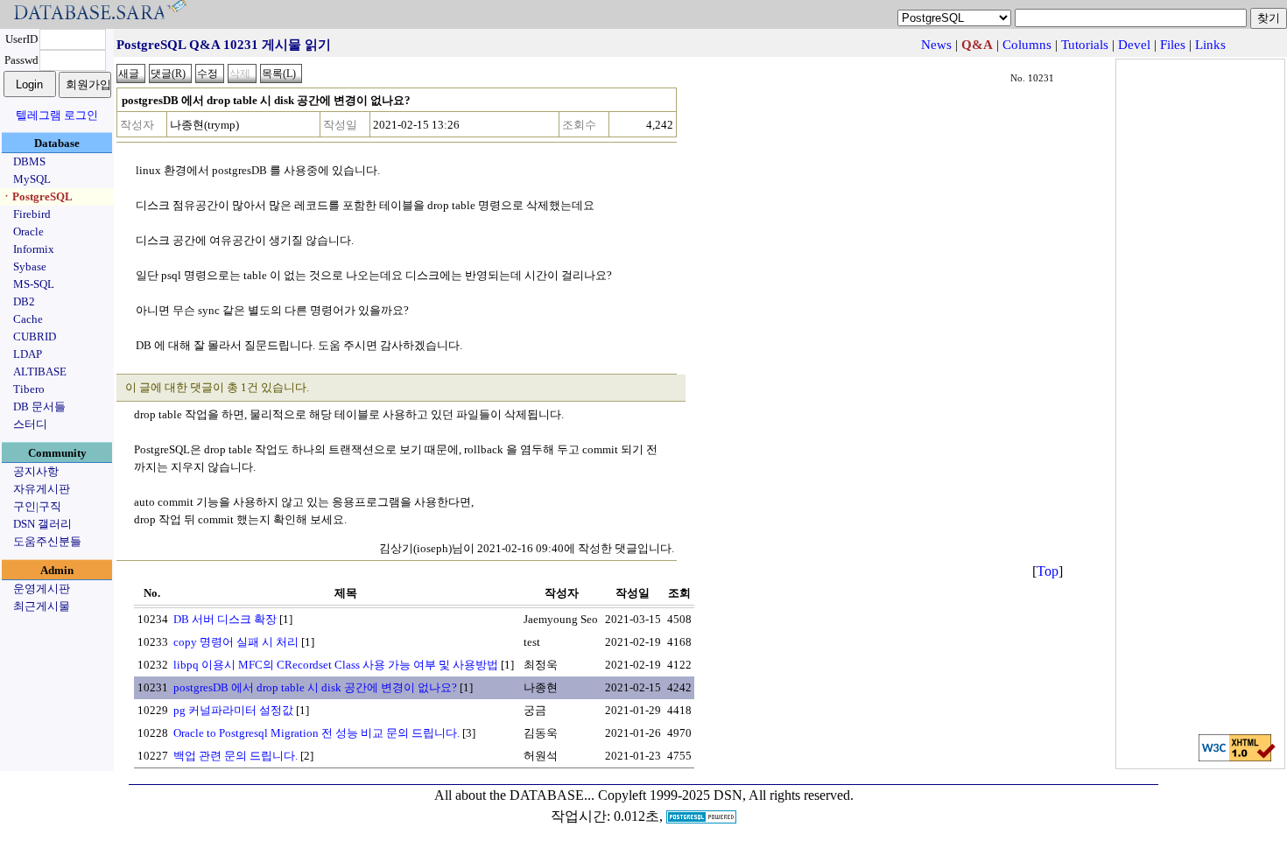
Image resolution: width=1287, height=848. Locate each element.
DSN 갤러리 (42, 523)
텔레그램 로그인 (57, 115)
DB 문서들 (39, 406)
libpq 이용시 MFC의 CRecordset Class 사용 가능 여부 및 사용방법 (335, 664)
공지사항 (36, 471)
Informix (33, 249)
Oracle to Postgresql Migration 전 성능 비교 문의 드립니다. (316, 732)
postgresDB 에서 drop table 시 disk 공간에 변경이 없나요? (315, 687)
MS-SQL (33, 284)
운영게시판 (41, 588)
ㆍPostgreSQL (37, 196)
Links (1210, 45)
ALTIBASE (40, 371)
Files (1172, 45)
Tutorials (1084, 45)
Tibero (29, 389)
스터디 (30, 424)
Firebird (32, 214)
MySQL (32, 179)
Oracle (28, 231)
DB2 (24, 301)
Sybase (29, 266)
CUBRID (34, 336)
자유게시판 (41, 488)
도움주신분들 (47, 541)
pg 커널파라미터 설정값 (233, 710)
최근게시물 (41, 606)
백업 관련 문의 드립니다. (235, 755)
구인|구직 (37, 506)
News (936, 45)
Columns (1026, 45)
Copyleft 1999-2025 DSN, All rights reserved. (726, 795)
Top (1047, 571)
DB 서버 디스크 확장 (225, 619)
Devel (1134, 45)
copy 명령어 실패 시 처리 (236, 641)
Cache (28, 319)
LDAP (27, 354)
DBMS (29, 161)
